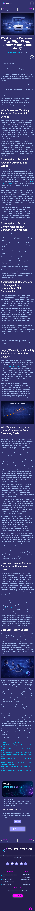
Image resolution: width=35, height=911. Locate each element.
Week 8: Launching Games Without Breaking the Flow (16, 770)
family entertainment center (10, 801)
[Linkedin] (16, 863)
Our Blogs (10, 799)
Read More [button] (17, 821)
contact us (11, 732)
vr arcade (26, 803)
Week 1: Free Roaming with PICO (10, 743)
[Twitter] (7, 863)
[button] (31, 63)
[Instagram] (25, 863)
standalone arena (17, 803)
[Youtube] (21, 863)
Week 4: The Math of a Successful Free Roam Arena (16, 752)
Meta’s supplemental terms (12, 366)
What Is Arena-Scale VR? (11, 810)
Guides (4, 799)
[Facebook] (12, 863)
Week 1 (4, 84)
